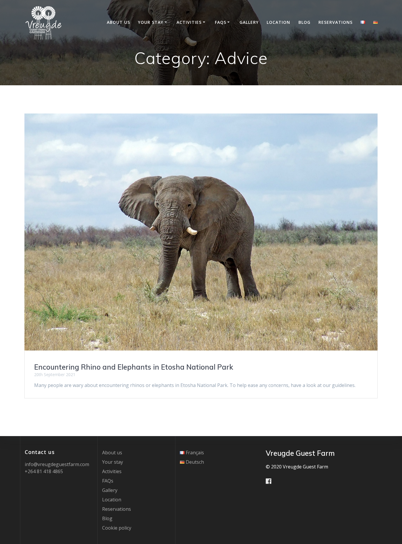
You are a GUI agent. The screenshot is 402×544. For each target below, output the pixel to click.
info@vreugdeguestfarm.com (57, 464)
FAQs (220, 22)
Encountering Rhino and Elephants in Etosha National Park (133, 367)
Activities (189, 22)
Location (278, 22)
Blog (304, 22)
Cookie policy (116, 528)
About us (118, 22)
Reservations (335, 22)
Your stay (150, 22)
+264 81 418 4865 (44, 471)
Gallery (249, 22)
